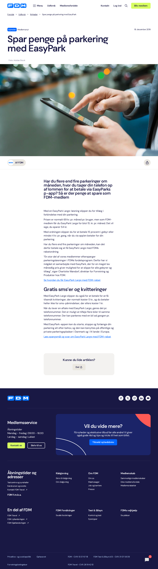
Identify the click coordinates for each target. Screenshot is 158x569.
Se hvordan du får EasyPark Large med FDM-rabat (72, 280)
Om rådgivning (62, 482)
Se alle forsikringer (64, 515)
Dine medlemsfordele (130, 482)
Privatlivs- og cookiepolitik (19, 557)
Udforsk (22, 14)
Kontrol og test (94, 515)
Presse (91, 489)
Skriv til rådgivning (64, 478)
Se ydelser (125, 515)
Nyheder (33, 14)
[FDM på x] (127, 398)
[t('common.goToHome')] (18, 398)
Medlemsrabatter (128, 485)
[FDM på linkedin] (141, 398)
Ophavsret (41, 557)
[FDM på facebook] (120, 398)
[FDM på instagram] (134, 398)
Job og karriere (95, 485)
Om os (91, 478)
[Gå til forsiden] (16, 6)
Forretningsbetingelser (17, 564)
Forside (10, 14)
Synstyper (92, 519)
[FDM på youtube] (148, 398)
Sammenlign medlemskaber (133, 478)
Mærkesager (93, 482)
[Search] (126, 5)
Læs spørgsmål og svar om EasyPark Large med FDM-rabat (77, 336)
